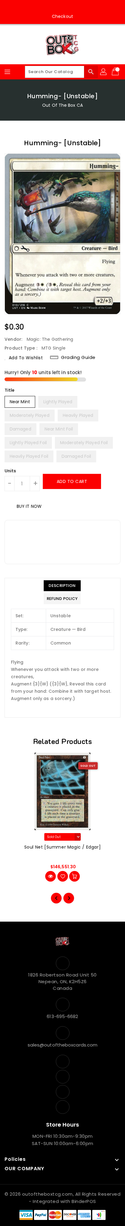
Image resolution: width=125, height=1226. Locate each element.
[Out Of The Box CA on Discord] (79, 7)
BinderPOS (84, 1201)
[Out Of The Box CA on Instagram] (56, 7)
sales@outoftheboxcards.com (63, 1045)
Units (10, 471)
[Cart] (116, 72)
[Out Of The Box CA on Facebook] (45, 7)
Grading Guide (78, 357)
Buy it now (29, 506)
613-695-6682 (62, 1016)
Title (10, 390)
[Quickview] (50, 876)
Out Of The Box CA (62, 105)
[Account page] (104, 72)
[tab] (62, 585)
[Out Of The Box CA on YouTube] (68, 7)
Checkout (62, 16)
